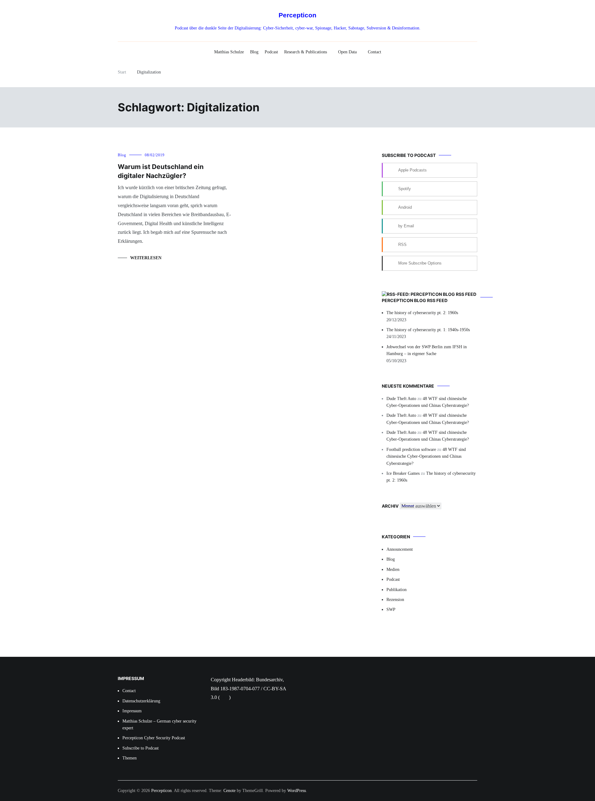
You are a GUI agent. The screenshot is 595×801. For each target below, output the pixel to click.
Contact (374, 52)
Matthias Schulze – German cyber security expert (159, 724)
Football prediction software (411, 449)
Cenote (229, 790)
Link (224, 697)
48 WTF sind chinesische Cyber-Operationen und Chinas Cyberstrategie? (426, 456)
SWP (390, 609)
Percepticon (297, 15)
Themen (129, 758)
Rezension (395, 599)
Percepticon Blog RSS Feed (414, 300)
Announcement (399, 549)
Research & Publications (305, 52)
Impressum (132, 711)
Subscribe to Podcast (140, 748)
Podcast (271, 52)
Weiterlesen (145, 258)
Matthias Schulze (229, 52)
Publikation (396, 589)
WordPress (296, 790)
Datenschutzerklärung (141, 701)
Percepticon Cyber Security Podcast (153, 738)
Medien (392, 569)
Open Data (347, 52)
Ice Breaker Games (403, 473)
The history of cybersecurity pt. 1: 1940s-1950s (428, 329)
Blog (254, 52)
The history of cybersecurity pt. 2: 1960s (422, 312)
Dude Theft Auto (401, 398)
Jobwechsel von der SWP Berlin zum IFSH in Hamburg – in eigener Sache (426, 350)
